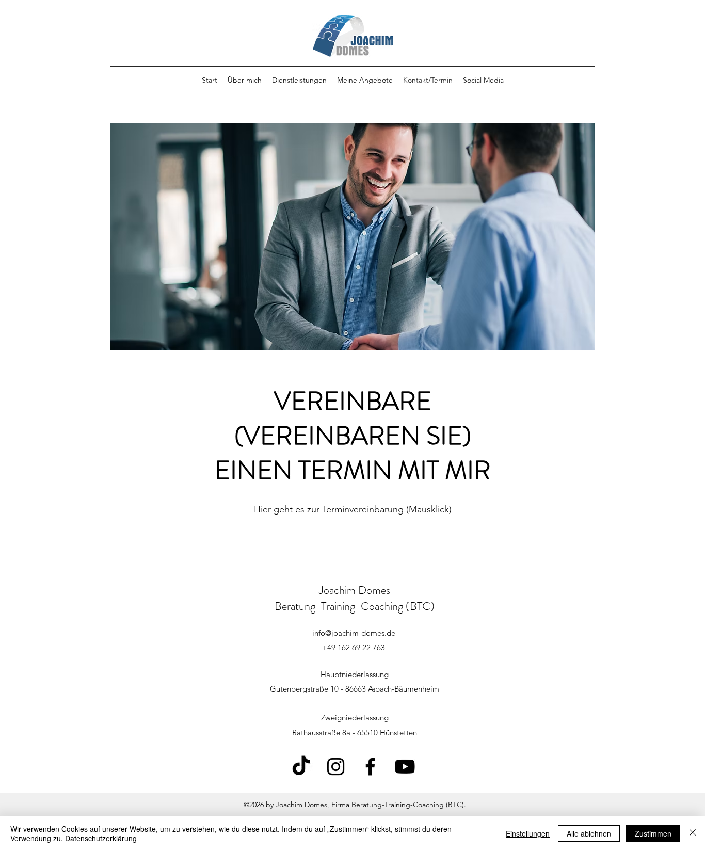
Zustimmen (653, 833)
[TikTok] (301, 766)
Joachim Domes (354, 590)
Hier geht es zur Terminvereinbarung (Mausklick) (353, 509)
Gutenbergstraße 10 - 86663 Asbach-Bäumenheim (354, 689)
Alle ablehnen (589, 833)
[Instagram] (335, 766)
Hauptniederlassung (355, 674)
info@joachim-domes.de (353, 633)
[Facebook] (370, 766)
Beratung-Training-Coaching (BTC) (355, 606)
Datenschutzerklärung (101, 838)
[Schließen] (692, 833)
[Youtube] (404, 766)
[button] (483, 80)
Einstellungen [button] (528, 833)
